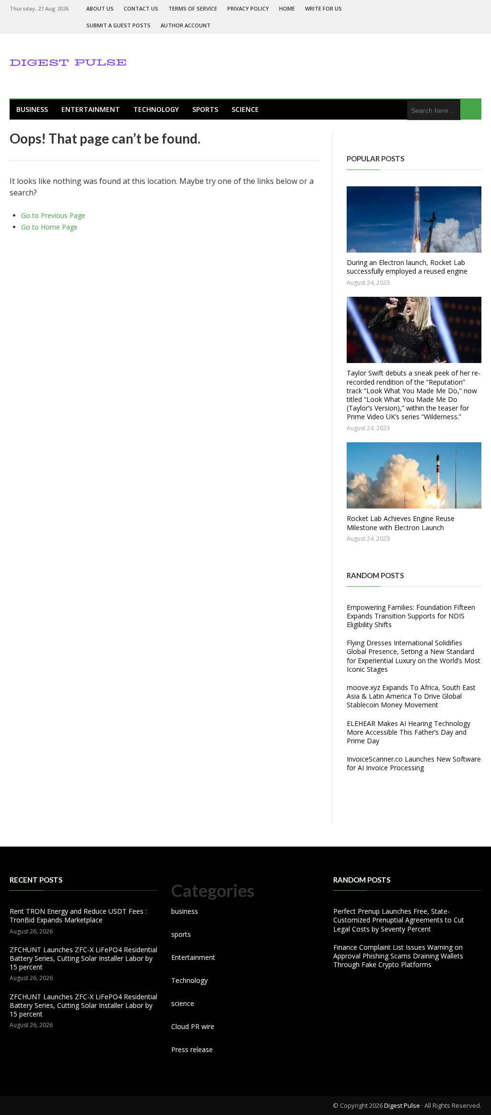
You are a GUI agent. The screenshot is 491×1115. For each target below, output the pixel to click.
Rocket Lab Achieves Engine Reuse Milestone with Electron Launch (401, 523)
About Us (100, 8)
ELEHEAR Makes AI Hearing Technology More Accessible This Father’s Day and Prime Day (408, 732)
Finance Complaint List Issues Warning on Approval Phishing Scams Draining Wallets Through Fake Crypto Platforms (398, 956)
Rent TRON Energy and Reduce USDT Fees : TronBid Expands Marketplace (78, 915)
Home (287, 8)
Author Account (185, 25)
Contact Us (141, 8)
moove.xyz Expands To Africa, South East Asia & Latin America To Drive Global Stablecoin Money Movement (411, 696)
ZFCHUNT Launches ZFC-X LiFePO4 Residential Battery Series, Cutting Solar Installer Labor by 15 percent (83, 958)
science (245, 109)
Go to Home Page (49, 226)
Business (32, 109)
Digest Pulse (402, 1105)
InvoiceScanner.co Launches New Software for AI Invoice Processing (414, 763)
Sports (205, 109)
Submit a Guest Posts (118, 25)
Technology (156, 109)
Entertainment (90, 109)
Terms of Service (192, 8)
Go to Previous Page (53, 215)
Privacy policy (248, 8)
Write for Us (323, 8)
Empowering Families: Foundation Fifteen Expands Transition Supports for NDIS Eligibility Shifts (411, 616)
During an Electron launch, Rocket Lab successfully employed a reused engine (407, 267)
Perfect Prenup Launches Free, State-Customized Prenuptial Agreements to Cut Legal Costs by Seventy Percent (398, 920)
